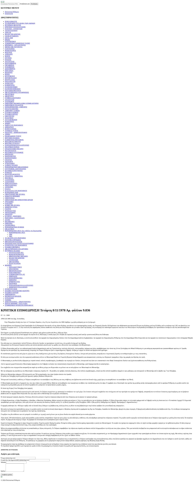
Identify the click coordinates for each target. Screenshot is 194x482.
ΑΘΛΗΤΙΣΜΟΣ (10, 212)
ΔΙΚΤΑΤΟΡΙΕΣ (14, 262)
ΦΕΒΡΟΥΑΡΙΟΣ (10, 50)
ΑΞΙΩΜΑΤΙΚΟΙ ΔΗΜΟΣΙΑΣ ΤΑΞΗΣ (17, 43)
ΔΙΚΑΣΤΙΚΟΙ (9, 94)
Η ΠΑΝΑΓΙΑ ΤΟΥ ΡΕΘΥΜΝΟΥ (16, 191)
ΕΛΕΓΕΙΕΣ (8, 203)
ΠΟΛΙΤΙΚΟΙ (9, 118)
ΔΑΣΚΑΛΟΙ (9, 83)
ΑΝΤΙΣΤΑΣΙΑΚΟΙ (11, 30)
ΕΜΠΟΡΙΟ (8, 223)
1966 (10, 234)
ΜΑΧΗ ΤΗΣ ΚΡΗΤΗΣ (12, 34)
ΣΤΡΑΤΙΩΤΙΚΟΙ (10, 41)
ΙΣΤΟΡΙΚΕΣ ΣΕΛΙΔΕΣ (12, 251)
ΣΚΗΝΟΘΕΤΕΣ (10, 156)
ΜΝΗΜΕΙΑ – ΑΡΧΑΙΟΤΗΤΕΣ (15, 45)
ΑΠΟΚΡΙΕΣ (9, 187)
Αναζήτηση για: (25, 4)
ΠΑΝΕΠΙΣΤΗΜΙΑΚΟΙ (12, 89)
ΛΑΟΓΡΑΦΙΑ (9, 180)
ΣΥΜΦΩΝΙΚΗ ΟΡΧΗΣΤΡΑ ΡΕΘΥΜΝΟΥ (19, 305)
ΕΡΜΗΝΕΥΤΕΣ (14, 282)
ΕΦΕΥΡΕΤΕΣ (9, 116)
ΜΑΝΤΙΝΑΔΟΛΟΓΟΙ (12, 174)
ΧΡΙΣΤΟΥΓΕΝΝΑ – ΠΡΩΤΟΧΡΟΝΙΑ (18, 302)
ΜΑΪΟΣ (7, 56)
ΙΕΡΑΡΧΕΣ (8, 72)
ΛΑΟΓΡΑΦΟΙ (9, 181)
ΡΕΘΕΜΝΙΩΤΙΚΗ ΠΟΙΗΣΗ (14, 227)
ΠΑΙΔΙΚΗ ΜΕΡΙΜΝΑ (12, 247)
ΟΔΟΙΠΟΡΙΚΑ (10, 225)
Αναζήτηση (34, 4)
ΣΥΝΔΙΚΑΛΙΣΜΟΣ (11, 112)
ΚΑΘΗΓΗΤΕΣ (10, 85)
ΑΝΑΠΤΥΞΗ (9, 100)
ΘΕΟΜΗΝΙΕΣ (10, 222)
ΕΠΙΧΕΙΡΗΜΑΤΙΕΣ (15, 278)
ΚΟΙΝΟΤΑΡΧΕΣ (10, 129)
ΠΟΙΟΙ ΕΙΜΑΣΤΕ (11, 21)
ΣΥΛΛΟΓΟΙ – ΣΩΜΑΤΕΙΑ (14, 176)
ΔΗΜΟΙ (7, 123)
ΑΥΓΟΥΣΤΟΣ (9, 61)
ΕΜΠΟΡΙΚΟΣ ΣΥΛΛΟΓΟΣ (14, 105)
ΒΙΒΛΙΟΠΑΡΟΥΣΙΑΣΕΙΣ (13, 242)
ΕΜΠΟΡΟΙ (12, 280)
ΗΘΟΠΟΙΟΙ (9, 154)
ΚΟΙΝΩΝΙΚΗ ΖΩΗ (11, 192)
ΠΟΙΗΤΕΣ (8, 172)
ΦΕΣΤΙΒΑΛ (9, 178)
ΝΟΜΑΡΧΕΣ (9, 121)
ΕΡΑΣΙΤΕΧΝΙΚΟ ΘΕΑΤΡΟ (14, 149)
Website (3, 462)
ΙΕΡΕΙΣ (7, 74)
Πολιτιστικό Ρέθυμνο (12, 12)
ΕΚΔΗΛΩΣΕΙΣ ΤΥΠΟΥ (13, 136)
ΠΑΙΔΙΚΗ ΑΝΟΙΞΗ (11, 292)
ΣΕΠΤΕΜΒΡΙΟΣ (10, 63)
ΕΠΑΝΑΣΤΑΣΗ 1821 (16, 252)
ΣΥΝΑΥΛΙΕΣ (9, 298)
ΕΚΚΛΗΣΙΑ (9, 70)
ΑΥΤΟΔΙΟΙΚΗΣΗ (11, 120)
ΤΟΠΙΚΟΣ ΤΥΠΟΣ (11, 131)
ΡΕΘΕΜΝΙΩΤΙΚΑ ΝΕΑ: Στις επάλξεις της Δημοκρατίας (23, 231)
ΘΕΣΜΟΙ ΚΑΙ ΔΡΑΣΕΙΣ (13, 296)
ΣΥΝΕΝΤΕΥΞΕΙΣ (11, 289)
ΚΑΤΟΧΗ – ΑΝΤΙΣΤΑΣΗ (13, 29)
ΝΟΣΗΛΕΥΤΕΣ (10, 211)
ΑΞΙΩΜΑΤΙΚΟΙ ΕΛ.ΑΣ (17, 274)
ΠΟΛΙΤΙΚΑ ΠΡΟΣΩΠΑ (13, 240)
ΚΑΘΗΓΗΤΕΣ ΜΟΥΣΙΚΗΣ (14, 140)
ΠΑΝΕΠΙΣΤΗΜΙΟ (11, 87)
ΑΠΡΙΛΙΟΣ (9, 54)
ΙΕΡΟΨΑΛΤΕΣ (10, 80)
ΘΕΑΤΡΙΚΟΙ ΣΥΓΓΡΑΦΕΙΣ (14, 152)
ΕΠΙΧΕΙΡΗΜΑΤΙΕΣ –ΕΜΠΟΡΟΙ (16, 107)
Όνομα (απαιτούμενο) (8, 458)
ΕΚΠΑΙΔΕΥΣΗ (10, 81)
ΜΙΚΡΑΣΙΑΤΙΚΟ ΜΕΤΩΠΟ (18, 256)
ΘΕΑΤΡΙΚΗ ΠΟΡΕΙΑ (12, 147)
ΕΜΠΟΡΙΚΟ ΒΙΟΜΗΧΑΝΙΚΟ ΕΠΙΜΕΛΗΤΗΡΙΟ (22, 103)
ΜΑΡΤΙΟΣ (8, 52)
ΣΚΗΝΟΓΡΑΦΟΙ (10, 158)
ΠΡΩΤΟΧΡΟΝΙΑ (11, 185)
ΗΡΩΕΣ (7, 40)
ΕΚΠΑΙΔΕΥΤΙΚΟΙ (15, 267)
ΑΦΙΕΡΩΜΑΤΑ (10, 294)
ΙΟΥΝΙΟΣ (8, 58)
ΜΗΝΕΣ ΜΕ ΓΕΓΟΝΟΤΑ (13, 47)
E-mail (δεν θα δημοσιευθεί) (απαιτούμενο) (15, 460)
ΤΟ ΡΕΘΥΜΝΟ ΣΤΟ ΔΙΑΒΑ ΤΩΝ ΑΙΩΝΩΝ (20, 23)
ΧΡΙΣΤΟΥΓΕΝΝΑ (11, 183)
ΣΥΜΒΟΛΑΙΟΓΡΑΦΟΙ (13, 98)
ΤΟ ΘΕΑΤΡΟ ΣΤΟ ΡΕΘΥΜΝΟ (15, 238)
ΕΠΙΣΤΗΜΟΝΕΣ (15, 272)
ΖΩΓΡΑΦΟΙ (9, 161)
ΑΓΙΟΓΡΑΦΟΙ (9, 163)
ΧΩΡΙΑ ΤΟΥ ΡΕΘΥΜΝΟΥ (14, 125)
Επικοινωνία (9, 13)
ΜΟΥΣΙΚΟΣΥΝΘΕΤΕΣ (13, 141)
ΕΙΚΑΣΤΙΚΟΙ (9, 229)
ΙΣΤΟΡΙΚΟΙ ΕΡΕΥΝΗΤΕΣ (14, 171)
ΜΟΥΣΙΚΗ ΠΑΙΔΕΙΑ (12, 138)
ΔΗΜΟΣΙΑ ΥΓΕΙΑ (11, 207)
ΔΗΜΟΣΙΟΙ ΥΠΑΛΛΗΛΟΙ (18, 287)
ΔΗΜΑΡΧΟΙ (9, 127)
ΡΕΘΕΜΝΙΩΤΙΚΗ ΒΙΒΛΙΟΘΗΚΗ (16, 167)
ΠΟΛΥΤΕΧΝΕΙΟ (15, 263)
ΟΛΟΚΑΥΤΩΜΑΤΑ (11, 36)
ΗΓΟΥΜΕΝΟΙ (10, 76)
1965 (10, 236)
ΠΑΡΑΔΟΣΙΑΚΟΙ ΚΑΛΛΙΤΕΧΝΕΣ (17, 145)
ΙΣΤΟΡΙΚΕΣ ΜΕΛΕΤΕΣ (13, 25)
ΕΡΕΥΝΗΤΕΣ (13, 269)
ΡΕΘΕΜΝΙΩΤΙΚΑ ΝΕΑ (17, 232)
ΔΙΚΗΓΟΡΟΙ (9, 96)
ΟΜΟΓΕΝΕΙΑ (10, 198)
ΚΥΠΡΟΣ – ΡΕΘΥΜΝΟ (13, 216)
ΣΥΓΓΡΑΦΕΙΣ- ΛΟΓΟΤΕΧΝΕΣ (15, 169)
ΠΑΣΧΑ (8, 189)
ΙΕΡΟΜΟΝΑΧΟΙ (10, 78)
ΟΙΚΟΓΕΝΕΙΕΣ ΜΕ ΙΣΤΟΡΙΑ (15, 194)
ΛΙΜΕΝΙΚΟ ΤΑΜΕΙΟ (12, 111)
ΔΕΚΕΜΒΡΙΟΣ (10, 69)
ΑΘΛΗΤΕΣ (8, 214)
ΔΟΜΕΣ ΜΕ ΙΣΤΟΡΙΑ (12, 205)
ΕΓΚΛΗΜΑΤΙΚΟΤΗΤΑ (13, 90)
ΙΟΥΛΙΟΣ (8, 60)
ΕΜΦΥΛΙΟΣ (13, 276)
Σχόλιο (3, 471)
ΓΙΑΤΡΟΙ (8, 209)
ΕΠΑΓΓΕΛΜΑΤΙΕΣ (11, 109)
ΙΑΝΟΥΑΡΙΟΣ (10, 49)
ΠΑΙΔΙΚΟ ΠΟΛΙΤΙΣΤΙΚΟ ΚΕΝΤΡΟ (17, 291)
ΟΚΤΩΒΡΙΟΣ (9, 65)
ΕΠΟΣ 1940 (9, 38)
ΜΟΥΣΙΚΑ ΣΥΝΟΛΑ (12, 143)
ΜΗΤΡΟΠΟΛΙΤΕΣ (15, 271)
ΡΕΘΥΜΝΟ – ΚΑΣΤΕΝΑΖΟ (15, 218)
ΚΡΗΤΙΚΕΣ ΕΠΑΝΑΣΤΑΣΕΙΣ (15, 27)
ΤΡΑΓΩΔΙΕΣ (9, 201)
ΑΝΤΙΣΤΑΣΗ (13, 260)
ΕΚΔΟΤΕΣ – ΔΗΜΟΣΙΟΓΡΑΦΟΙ (16, 132)
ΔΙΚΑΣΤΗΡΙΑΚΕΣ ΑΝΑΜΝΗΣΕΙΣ (17, 92)
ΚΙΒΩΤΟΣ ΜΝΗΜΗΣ (12, 196)
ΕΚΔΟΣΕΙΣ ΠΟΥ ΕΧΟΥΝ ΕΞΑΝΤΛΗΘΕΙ (19, 243)
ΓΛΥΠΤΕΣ (8, 160)
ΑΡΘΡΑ (7, 134)
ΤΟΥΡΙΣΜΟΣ (9, 101)
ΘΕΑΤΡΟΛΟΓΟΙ (10, 151)
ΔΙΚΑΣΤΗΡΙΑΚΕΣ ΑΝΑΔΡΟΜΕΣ (16, 249)
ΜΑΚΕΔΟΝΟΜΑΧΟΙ (16, 254)
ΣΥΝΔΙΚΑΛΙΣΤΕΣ (11, 114)
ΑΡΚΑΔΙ (8, 32)
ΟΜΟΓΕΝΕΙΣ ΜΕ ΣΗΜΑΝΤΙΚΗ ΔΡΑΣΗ (19, 200)
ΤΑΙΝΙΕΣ (8, 300)
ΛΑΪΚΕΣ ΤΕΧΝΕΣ (11, 165)
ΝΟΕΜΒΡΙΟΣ (9, 67)
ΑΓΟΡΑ (7, 220)
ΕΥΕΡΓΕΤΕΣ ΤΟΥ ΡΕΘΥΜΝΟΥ (16, 245)
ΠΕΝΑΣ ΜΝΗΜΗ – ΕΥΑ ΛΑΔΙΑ (16, 303)
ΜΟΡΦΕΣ (8, 265)
